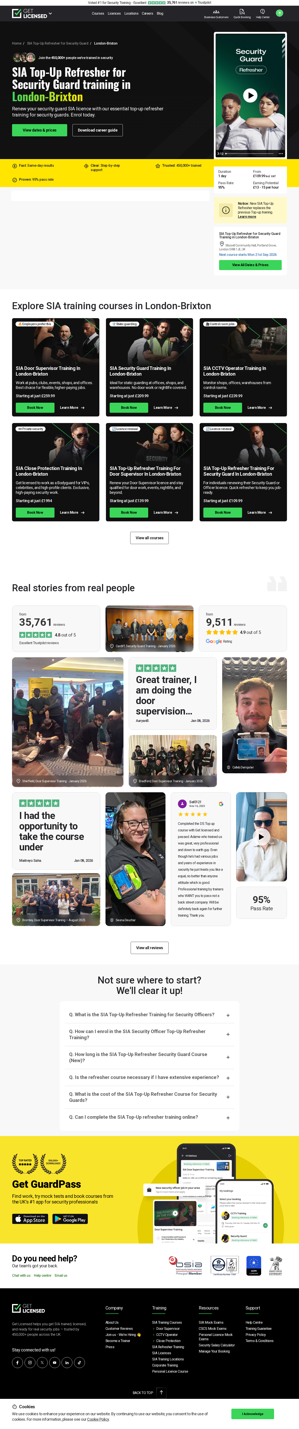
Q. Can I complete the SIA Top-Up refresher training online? (133, 1117)
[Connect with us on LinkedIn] (67, 1362)
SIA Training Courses (167, 1322)
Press (110, 1347)
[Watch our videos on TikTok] (79, 1362)
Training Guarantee (259, 1329)
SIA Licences (161, 1353)
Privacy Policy (256, 1335)
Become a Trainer (118, 1341)
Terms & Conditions (260, 1341)
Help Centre (254, 1322)
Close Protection (168, 1341)
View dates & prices (39, 130)
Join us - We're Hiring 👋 (123, 1335)
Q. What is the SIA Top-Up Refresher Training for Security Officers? (142, 1014)
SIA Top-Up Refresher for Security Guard (57, 43)
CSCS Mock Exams (213, 1329)
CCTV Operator (167, 1335)
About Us (112, 1322)
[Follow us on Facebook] (17, 1362)
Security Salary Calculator (217, 1345)
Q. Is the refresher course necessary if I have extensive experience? (144, 1077)
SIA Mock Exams (211, 1322)
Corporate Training (165, 1365)
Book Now (35, 408)
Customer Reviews (119, 1329)
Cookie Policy (98, 1419)
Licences (114, 13)
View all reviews (149, 947)
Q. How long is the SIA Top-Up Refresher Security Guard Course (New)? (138, 1057)
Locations (131, 13)
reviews (178, 2)
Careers (147, 13)
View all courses (149, 538)
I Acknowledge (252, 1414)
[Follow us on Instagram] (30, 1362)
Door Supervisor (168, 1329)
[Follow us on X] (42, 1362)
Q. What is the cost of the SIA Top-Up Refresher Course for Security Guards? (143, 1097)
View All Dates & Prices (250, 265)
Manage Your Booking (214, 1351)
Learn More (69, 408)
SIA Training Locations (168, 1359)
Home (16, 43)
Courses (98, 13)
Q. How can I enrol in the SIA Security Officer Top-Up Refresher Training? (137, 1034)
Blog (160, 13)
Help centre (42, 1276)
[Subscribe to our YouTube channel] (54, 1362)
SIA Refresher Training (168, 1347)
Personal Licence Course (170, 1371)
